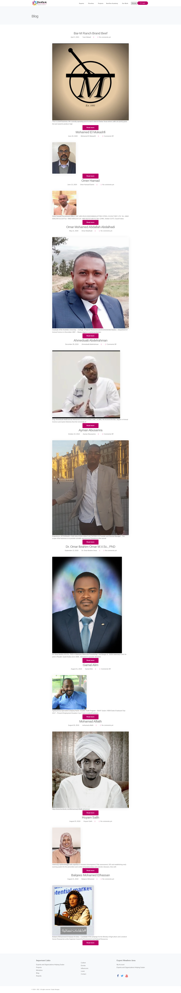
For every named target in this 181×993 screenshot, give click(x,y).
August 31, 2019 (76, 669)
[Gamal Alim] (69, 692)
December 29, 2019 (71, 344)
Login (143, 3)
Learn (83, 971)
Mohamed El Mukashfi (90, 132)
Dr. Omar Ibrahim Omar (89, 550)
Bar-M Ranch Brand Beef (90, 33)
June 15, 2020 (72, 184)
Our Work (125, 3)
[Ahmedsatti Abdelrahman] (86, 384)
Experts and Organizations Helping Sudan (50, 964)
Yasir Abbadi (86, 37)
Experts (81, 3)
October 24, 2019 (74, 434)
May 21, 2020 (73, 231)
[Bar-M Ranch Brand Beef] (90, 82)
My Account (120, 964)
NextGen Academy (112, 3)
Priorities (91, 3)
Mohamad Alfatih (90, 721)
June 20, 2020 (73, 136)
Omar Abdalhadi (87, 231)
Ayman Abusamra (90, 430)
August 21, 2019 (72, 879)
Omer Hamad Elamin (87, 184)
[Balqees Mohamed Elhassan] (73, 910)
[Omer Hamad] (64, 203)
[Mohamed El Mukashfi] (64, 158)
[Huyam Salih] (66, 845)
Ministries (39, 970)
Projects (100, 3)
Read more (90, 127)
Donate (134, 3)
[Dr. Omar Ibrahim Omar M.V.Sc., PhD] (87, 605)
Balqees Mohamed (88, 879)
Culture (83, 963)
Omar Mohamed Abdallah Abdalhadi (90, 227)
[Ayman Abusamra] (90, 487)
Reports (38, 976)
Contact (83, 974)
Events (83, 965)
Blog (37, 973)
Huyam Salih (90, 817)
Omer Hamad (90, 180)
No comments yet (105, 37)
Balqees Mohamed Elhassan (90, 875)
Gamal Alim (90, 665)
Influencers (84, 968)
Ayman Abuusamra (89, 434)
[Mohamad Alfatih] (90, 769)
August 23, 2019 (74, 821)
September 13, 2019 (71, 550)
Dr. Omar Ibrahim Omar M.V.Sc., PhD (90, 546)
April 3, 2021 (75, 37)
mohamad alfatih (87, 725)
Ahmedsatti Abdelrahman (90, 340)
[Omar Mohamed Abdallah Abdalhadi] (90, 283)
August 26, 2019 (73, 725)
